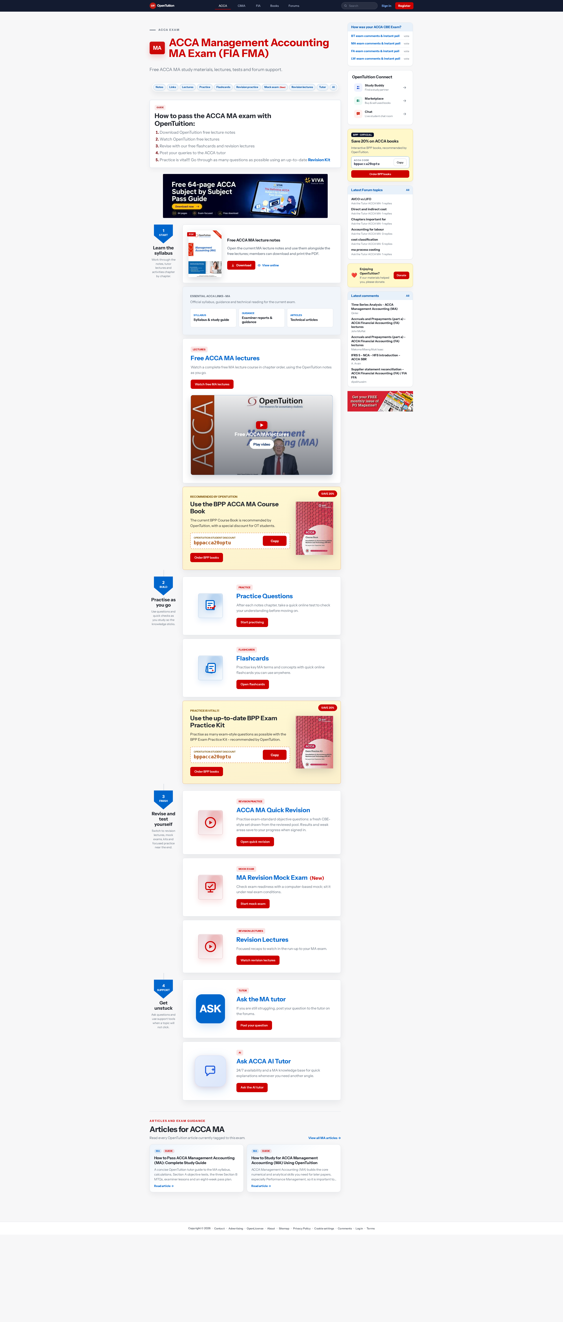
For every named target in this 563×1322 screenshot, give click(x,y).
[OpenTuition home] (163, 5)
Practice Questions (264, 596)
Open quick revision (255, 842)
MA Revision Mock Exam (272, 877)
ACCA (223, 5)
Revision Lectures (262, 939)
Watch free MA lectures (212, 384)
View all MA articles (324, 1138)
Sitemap (284, 1228)
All (407, 190)
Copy (275, 541)
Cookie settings (324, 1228)
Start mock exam (253, 904)
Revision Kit (319, 159)
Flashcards (252, 658)
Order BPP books (206, 558)
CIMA (241, 5)
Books (274, 5)
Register (404, 5)
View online (270, 265)
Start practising (252, 622)
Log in (359, 1228)
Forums (294, 5)
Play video (261, 444)
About (271, 1228)
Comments (345, 1228)
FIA (258, 5)
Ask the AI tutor (252, 1087)
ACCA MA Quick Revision (273, 810)
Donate (401, 275)
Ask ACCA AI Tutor (263, 1061)
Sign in (386, 5)
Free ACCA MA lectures (225, 358)
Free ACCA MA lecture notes (253, 240)
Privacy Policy (302, 1228)
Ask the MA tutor (261, 999)
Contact (219, 1228)
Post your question (254, 1025)
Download (243, 265)
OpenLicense (255, 1228)
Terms (371, 1228)
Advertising (235, 1228)
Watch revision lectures (258, 960)
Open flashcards (253, 684)
